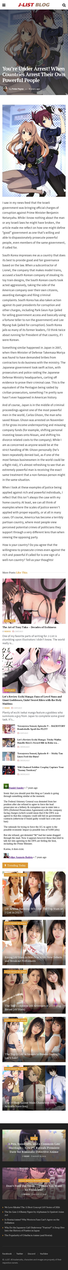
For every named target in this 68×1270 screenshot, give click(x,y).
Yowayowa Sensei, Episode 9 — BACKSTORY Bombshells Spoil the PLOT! (41, 727)
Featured (10, 621)
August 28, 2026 (39, 1156)
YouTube (44, 1253)
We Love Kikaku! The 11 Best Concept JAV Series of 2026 (32, 1207)
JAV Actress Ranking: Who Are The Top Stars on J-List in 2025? (34, 910)
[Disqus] (34, 822)
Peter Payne (18, 88)
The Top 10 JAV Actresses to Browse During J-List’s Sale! (32, 1056)
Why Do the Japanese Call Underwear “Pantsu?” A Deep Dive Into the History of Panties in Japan (35, 1229)
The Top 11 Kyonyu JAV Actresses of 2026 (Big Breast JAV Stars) (33, 1007)
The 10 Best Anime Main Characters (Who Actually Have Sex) (31, 1104)
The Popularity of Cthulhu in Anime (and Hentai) (28, 1235)
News (34, 1138)
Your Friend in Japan (15, 874)
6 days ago (23, 733)
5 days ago (17, 708)
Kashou (7, 631)
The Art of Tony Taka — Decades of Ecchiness (29, 627)
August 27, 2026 (39, 1194)
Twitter (19, 1253)
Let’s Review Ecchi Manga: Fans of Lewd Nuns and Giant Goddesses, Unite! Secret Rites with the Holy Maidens (32, 700)
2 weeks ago (24, 747)
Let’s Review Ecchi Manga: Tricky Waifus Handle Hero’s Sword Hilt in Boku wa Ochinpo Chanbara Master (39, 742)
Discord (31, 1253)
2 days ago (18, 631)
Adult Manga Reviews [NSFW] (34, 1180)
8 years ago (34, 88)
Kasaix (7, 708)
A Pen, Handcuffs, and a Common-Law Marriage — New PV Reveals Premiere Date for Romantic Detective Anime (34, 1148)
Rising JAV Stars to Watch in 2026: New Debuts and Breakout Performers (33, 959)
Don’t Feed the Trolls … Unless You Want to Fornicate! (34, 1188)
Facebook (7, 1253)
